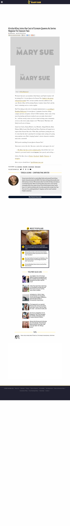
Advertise (22, 388)
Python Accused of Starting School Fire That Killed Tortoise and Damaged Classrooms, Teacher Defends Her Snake (36, 247)
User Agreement (49, 388)
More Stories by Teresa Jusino (35, 197)
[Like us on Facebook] (23, 170)
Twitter (31, 156)
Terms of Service (34, 388)
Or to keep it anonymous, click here (45, 335)
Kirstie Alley (25, 166)
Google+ (17, 158)
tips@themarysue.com (37, 162)
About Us (17, 388)
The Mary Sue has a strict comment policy (29, 150)
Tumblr (41, 156)
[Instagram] (26, 170)
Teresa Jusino (12, 33)
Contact (47, 390)
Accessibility (41, 388)
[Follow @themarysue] (21, 170)
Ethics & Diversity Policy (59, 388)
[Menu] (2, 2)
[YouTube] (30, 170)
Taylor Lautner (37, 166)
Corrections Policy (24, 390)
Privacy (27, 388)
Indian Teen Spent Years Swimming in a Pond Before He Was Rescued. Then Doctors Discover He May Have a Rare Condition (38, 288)
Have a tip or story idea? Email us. (29, 335)
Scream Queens (31, 166)
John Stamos (19, 166)
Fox (16, 166)
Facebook (36, 156)
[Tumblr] (28, 170)
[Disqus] (35, 361)
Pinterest (46, 156)
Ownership (41, 390)
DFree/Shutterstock (24, 91)
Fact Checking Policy (33, 390)
